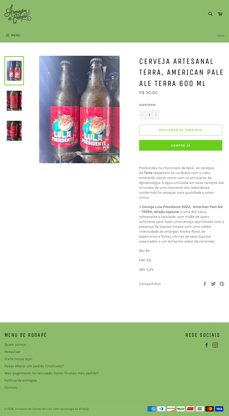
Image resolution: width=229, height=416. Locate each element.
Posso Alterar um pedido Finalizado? (34, 366)
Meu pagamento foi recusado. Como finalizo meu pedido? (51, 373)
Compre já (181, 145)
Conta (221, 35)
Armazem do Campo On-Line (33, 408)
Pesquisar (12, 352)
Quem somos (15, 344)
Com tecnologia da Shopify (71, 408)
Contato (11, 387)
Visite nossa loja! (18, 359)
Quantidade (147, 104)
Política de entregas (20, 380)
